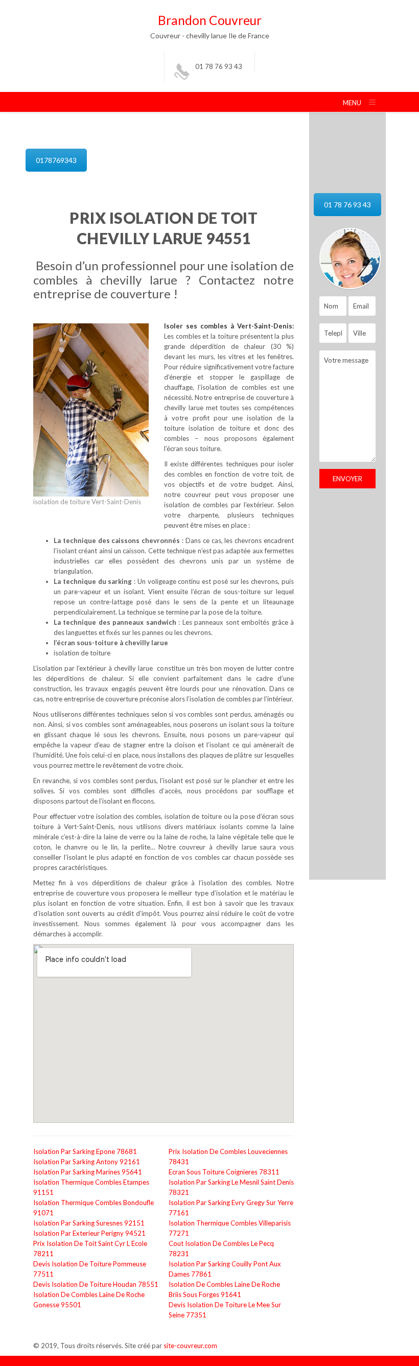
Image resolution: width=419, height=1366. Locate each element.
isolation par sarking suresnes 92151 (89, 1223)
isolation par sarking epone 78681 (85, 1151)
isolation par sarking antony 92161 (86, 1162)
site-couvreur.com (190, 1345)
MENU (352, 103)
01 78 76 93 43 (218, 66)
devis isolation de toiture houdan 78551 (95, 1284)
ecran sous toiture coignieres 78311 (224, 1172)
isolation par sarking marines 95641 (87, 1172)
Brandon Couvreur (210, 20)
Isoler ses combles (197, 326)
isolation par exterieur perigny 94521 (89, 1233)
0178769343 (56, 160)
